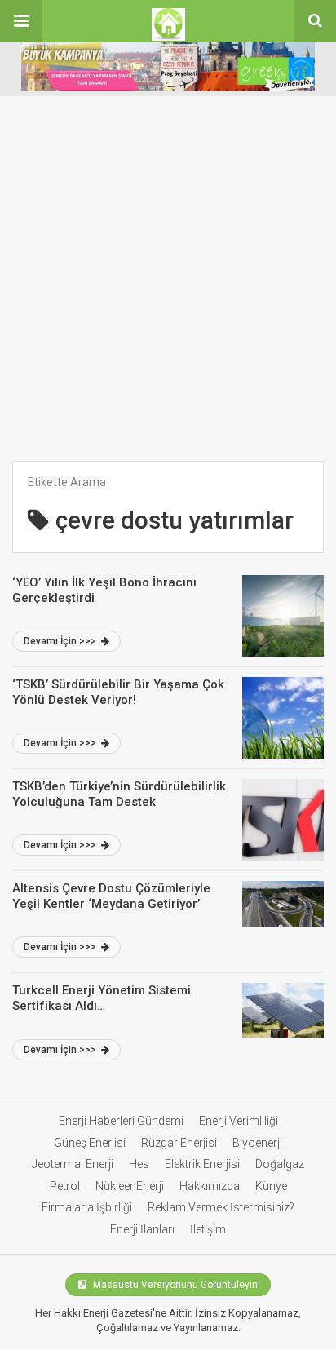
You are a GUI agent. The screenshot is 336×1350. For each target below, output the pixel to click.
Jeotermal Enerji (72, 1164)
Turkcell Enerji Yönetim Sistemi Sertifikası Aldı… (101, 998)
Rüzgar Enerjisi (179, 1142)
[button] (21, 21)
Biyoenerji (257, 1142)
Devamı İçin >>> (61, 641)
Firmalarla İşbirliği (87, 1207)
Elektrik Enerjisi (202, 1164)
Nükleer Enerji (129, 1186)
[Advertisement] (168, 285)
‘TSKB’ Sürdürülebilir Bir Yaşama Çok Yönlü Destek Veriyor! (118, 692)
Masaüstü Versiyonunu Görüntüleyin (174, 1284)
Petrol (65, 1186)
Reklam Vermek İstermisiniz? (221, 1207)
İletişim (208, 1229)
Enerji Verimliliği (238, 1120)
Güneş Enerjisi (90, 1142)
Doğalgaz (279, 1164)
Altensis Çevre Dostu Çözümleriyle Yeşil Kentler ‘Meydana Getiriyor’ (111, 896)
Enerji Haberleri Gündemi (121, 1120)
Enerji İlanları (142, 1229)
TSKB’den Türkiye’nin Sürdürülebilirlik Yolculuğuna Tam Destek (119, 794)
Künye (271, 1186)
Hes (139, 1164)
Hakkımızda (209, 1186)
